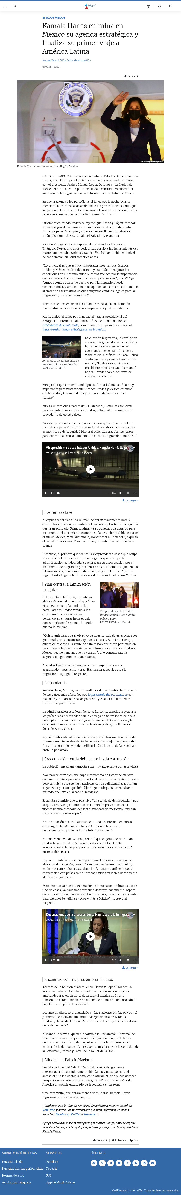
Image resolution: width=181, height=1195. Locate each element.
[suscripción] (152, 1163)
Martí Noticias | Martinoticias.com (70, 452)
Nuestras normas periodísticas (22, 1168)
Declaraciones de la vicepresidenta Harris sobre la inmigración (89, 914)
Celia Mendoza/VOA (79, 60)
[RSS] (135, 1163)
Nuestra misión (12, 1161)
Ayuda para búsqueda (16, 1182)
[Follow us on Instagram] (127, 1163)
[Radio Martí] (159, 6)
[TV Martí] (170, 6)
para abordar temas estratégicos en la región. (74, 329)
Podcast (51, 1168)
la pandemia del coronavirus (108, 694)
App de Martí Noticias (60, 1182)
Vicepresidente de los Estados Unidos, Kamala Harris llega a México (93, 448)
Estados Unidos (53, 18)
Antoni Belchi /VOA (54, 60)
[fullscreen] (135, 493)
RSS (48, 1175)
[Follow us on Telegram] (110, 1163)
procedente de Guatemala (60, 325)
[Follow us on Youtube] (119, 1163)
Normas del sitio (13, 1175)
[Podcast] (148, 6)
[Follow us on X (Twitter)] (102, 1163)
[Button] (131, 76)
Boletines (52, 1161)
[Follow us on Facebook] (93, 1163)
